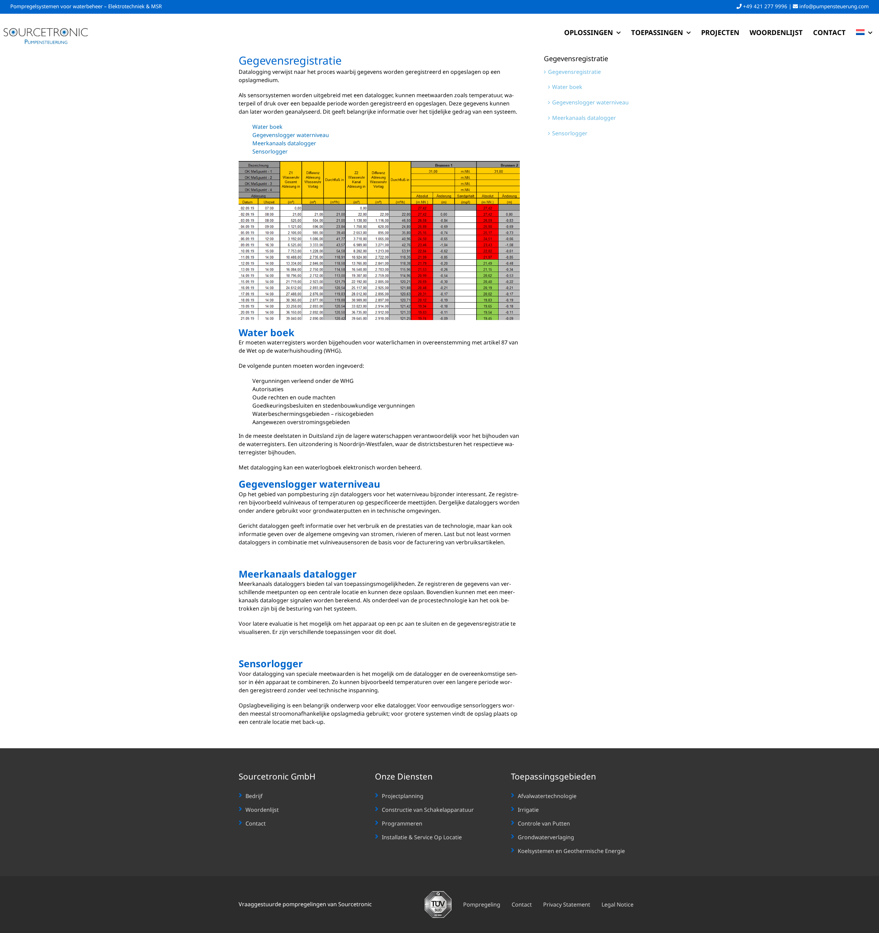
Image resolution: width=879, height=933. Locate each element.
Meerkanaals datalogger (284, 143)
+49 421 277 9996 (765, 6)
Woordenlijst (262, 809)
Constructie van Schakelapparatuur (428, 809)
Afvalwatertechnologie (547, 796)
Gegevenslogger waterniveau (290, 135)
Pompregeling (481, 904)
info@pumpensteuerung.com (833, 6)
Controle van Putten (544, 823)
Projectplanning (402, 796)
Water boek (267, 126)
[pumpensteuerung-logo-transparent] (46, 29)
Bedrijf (254, 796)
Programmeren (402, 823)
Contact (256, 823)
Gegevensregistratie (574, 72)
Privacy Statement (566, 904)
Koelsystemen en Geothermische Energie (571, 851)
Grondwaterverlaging (546, 837)
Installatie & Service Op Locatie (422, 837)
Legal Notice (617, 904)
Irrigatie (528, 809)
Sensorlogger (270, 151)
